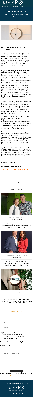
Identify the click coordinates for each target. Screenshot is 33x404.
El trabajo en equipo (16, 257)
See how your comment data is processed (18, 375)
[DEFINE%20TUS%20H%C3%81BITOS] (15, 182)
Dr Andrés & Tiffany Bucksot (20, 14)
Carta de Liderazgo (16, 16)
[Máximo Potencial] (12, 3)
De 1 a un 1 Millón (16, 219)
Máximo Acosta (21, 217)
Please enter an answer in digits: (12, 342)
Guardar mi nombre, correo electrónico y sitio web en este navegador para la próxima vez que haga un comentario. (15, 335)
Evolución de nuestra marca (16, 295)
